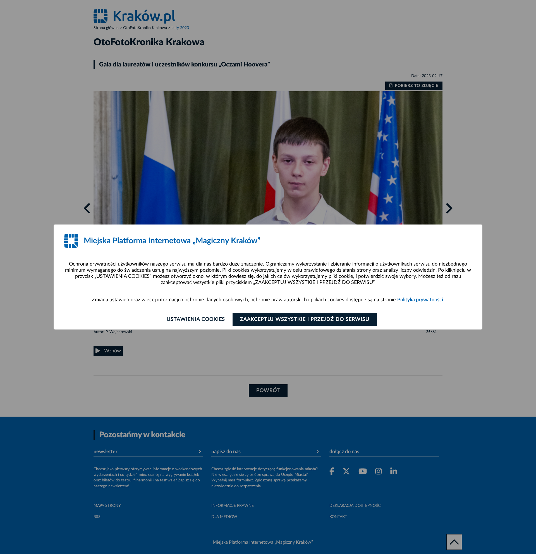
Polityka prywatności (420, 299)
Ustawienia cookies (196, 319)
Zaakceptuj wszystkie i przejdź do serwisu (304, 319)
